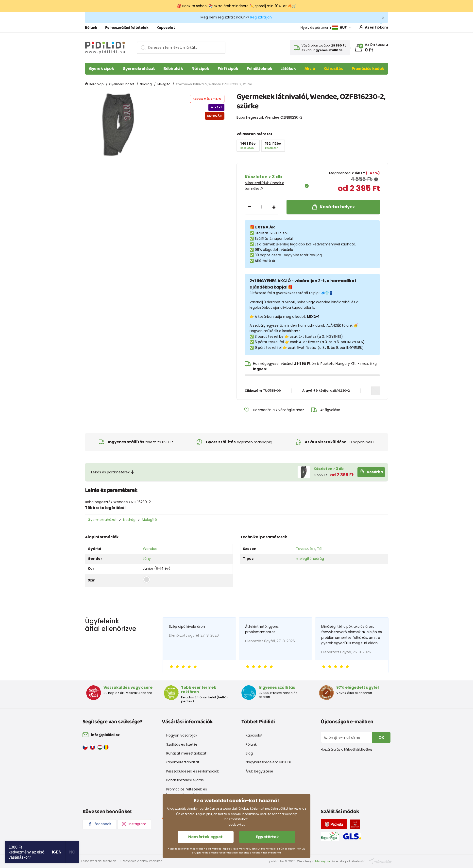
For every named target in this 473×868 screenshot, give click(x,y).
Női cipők (200, 68)
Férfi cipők (228, 68)
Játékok (288, 68)
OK (381, 737)
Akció (309, 68)
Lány (147, 558)
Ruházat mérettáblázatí (186, 753)
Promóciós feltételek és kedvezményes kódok (186, 792)
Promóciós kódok (368, 68)
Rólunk (91, 27)
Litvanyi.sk (322, 861)
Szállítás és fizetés (182, 744)
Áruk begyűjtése (259, 771)
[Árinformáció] (376, 179)
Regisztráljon (261, 17)
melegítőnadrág (310, 558)
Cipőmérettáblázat (182, 762)
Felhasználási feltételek (127, 27)
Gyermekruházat (139, 68)
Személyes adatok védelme (141, 861)
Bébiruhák (173, 68)
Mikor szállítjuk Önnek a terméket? (264, 185)
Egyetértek (267, 837)
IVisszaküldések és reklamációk (192, 771)
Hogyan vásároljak (181, 735)
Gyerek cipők (101, 68)
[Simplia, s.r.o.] (380, 861)
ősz (312, 548)
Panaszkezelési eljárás (185, 780)
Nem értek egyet (205, 837)
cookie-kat (236, 824)
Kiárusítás (333, 68)
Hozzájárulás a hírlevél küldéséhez (346, 749)
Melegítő (163, 84)
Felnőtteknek (259, 68)
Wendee (150, 548)
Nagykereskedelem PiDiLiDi (268, 762)
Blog (249, 753)
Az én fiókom (376, 27)
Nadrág (146, 84)
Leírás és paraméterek (110, 472)
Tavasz (302, 548)
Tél (319, 548)
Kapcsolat (165, 27)
